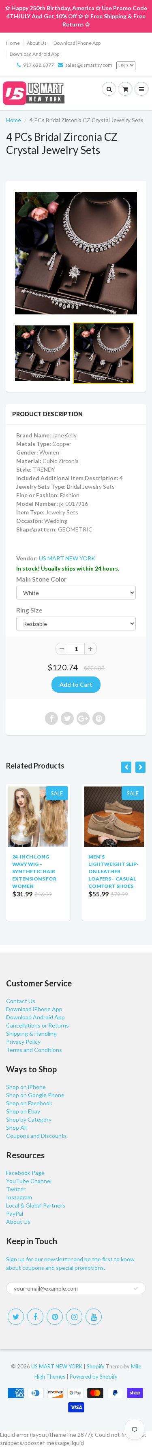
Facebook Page (25, 1172)
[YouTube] (94, 1317)
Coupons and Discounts (36, 1135)
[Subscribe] (136, 1288)
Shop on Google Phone (35, 1094)
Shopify (96, 1366)
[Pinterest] (55, 1317)
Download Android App (34, 54)
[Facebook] (35, 1317)
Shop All (16, 1127)
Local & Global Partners (35, 1205)
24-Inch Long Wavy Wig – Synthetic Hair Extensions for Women (34, 871)
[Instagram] (74, 1317)
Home (13, 43)
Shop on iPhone (26, 1086)
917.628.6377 (38, 65)
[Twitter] (16, 1317)
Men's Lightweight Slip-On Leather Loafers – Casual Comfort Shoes (113, 871)
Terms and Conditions (34, 1049)
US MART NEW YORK (67, 558)
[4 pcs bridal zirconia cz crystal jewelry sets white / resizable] (76, 253)
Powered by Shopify (94, 1376)
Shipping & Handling (31, 1033)
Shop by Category (28, 1119)
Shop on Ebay (23, 1111)
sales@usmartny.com (88, 65)
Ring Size (29, 610)
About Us (37, 43)
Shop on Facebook (29, 1103)
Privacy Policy (23, 1041)
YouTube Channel (28, 1180)
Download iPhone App (77, 43)
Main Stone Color (41, 579)
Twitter (16, 1189)
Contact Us (20, 1000)
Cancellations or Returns (37, 1025)
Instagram (19, 1197)
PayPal (14, 1213)
